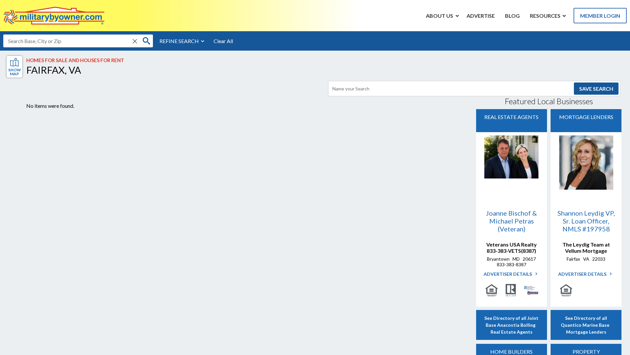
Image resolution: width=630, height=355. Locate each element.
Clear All (223, 41)
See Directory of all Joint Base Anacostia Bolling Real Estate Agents (511, 325)
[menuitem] (439, 15)
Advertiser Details (508, 274)
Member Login (600, 15)
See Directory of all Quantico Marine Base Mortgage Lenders (586, 325)
